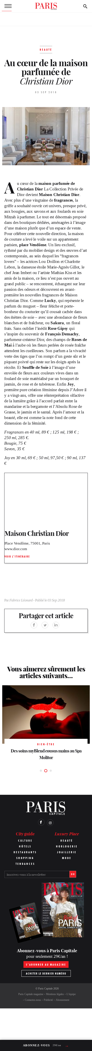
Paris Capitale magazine (30, 994)
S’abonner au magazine (46, 964)
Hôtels (25, 846)
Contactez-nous (33, 999)
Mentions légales (55, 994)
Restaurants (25, 852)
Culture (25, 840)
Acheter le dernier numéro (46, 973)
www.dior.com (15, 549)
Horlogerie (67, 846)
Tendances (25, 863)
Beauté (67, 840)
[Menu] (7, 6)
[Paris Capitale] (46, 6)
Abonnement (62, 999)
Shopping (25, 858)
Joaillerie (67, 852)
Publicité (48, 999)
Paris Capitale (45, 988)
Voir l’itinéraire (17, 556)
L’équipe (71, 994)
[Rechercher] (85, 6)
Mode (66, 858)
